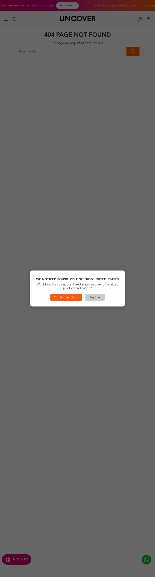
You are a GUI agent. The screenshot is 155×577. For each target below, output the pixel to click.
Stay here (94, 297)
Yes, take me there (66, 297)
